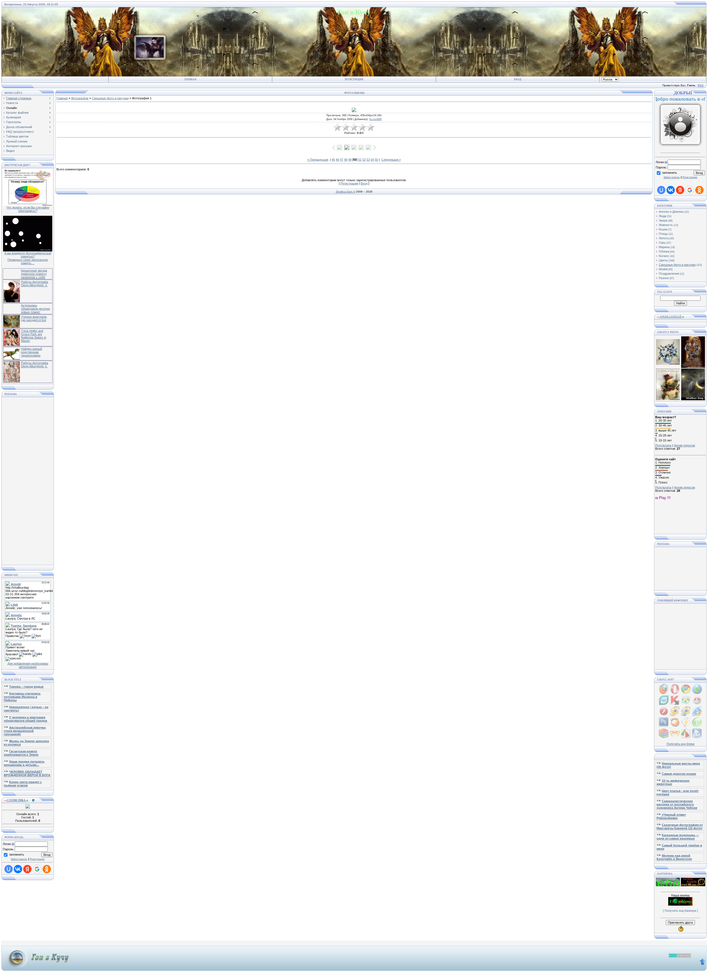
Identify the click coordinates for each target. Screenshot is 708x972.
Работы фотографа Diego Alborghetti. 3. (34, 283)
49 (350, 159)
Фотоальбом (79, 98)
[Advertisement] (28, 481)
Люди (662, 216)
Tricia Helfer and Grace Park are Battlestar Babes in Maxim (33, 335)
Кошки (663, 229)
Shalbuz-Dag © (345, 191)
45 (333, 159)
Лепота (664, 238)
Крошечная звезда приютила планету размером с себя (34, 274)
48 (345, 159)
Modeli (663, 269)
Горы (662, 242)
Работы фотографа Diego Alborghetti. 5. (34, 364)
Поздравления (669, 273)
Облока (664, 251)
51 (359, 159)
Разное (664, 278)
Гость (673, 93)
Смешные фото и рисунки (110, 98)
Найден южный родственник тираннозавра (31, 352)
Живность (666, 225)
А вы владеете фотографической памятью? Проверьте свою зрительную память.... (27, 258)
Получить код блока (680, 743)
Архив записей (670, 316)
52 (364, 159)
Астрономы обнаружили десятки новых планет (35, 309)
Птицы (663, 233)
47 (341, 159)
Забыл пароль (19, 859)
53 (368, 159)
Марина (664, 247)
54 (372, 159)
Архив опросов (684, 445)
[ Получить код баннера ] (680, 910)
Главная (190, 79)
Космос (664, 256)
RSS (701, 85)
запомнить (16, 854)
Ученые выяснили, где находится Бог (34, 318)
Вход (517, 79)
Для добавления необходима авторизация (27, 665)
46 (337, 159)
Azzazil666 (375, 119)
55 (376, 159)
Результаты (663, 445)
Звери (663, 220)
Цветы (663, 260)
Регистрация (354, 79)
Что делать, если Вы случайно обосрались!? (27, 209)
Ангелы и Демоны (671, 211)
